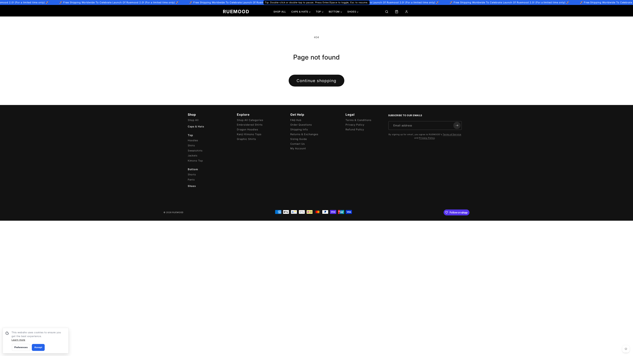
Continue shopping (316, 80)
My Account (298, 148)
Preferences (21, 347)
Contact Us (297, 143)
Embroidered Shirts (249, 124)
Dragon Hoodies (247, 129)
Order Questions (301, 124)
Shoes (192, 186)
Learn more (18, 339)
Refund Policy (355, 129)
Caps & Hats (196, 126)
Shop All (279, 11)
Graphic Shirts (246, 139)
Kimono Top (195, 160)
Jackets (193, 155)
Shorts (192, 174)
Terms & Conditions (358, 120)
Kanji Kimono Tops (249, 134)
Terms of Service (452, 134)
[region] (316, 2)
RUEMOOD (236, 11)
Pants (191, 179)
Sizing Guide (298, 139)
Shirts (191, 145)
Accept (38, 347)
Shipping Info (299, 129)
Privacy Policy (355, 124)
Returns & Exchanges (304, 134)
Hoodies (193, 140)
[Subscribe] (457, 125)
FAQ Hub (295, 120)
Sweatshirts (195, 150)
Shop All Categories (250, 120)
